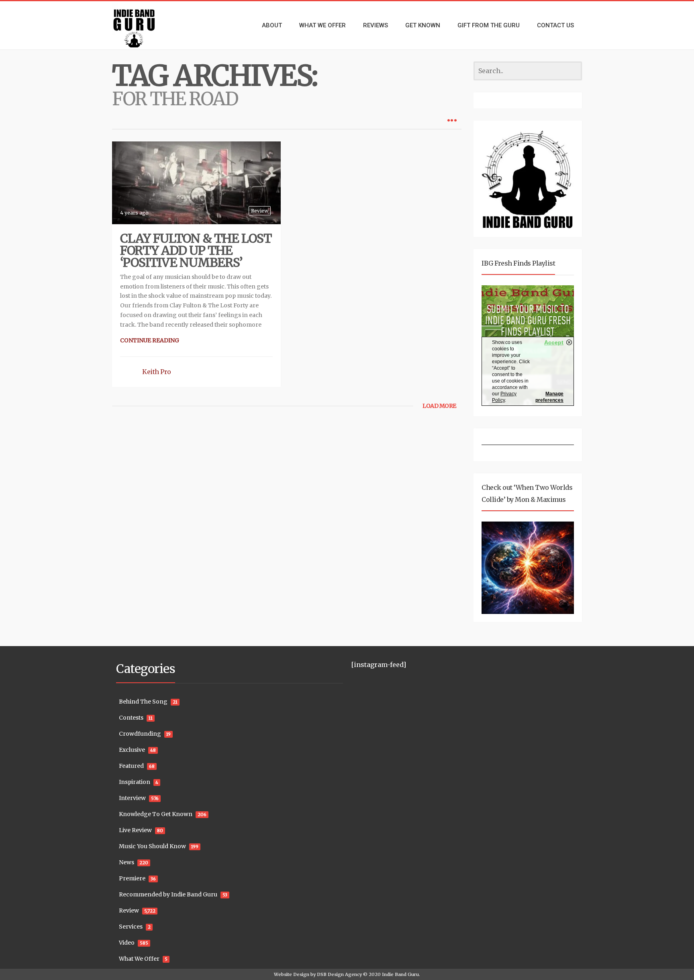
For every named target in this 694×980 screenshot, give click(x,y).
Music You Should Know (152, 846)
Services (131, 926)
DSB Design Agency (339, 974)
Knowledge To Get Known (155, 814)
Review (259, 211)
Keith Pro (156, 372)
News (126, 862)
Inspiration (134, 782)
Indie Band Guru (400, 974)
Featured (131, 765)
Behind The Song (143, 701)
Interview (132, 798)
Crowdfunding (140, 733)
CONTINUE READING (149, 340)
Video (127, 942)
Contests (131, 717)
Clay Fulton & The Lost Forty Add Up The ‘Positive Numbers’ (195, 250)
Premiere (132, 878)
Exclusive (132, 749)
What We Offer (139, 958)
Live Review (135, 830)
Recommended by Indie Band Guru (168, 894)
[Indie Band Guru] (146, 25)
